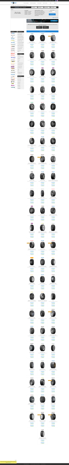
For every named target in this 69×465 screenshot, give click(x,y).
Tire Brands (12, 31)
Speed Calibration (20, 34)
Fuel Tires (16, 82)
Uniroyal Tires (15, 80)
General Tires (15, 52)
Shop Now (54, 20)
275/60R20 (19, 88)
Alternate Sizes (52, 14)
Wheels (18, 51)
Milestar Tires (15, 78)
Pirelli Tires (16, 54)
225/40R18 (32, 44)
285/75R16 (19, 82)
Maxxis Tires (15, 69)
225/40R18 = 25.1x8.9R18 (28, 11)
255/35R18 (32, 46)
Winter (18, 61)
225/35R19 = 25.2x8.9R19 (28, 13)
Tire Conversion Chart (20, 39)
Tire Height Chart (20, 48)
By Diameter (24, 7)
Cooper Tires (15, 37)
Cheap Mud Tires (20, 72)
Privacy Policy (9, 462)
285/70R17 (19, 85)
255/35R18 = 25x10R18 (28, 12)
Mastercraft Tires (15, 65)
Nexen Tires (15, 67)
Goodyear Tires (15, 41)
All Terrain (19, 55)
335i (55, 17)
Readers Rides (50, 0)
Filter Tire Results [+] (42, 31)
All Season (19, 58)
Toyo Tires (16, 39)
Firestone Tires (15, 56)
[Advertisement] (41, 454)
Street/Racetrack (20, 67)
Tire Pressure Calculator (21, 42)
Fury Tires (16, 84)
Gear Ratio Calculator (20, 36)
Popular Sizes (20, 76)
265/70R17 (19, 83)
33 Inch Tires (19, 77)
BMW (53, 17)
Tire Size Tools (20, 31)
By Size (21, 7)
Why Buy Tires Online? (41, 0)
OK (15, 460)
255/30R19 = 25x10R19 (28, 14)
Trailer (18, 69)
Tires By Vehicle (17, 7)
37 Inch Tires (19, 80)
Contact (53, 0)
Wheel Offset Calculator (21, 37)
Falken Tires (15, 43)
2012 (57, 17)
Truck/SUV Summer (20, 64)
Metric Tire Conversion (20, 45)
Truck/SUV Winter (20, 66)
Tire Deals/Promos (46, 0)
